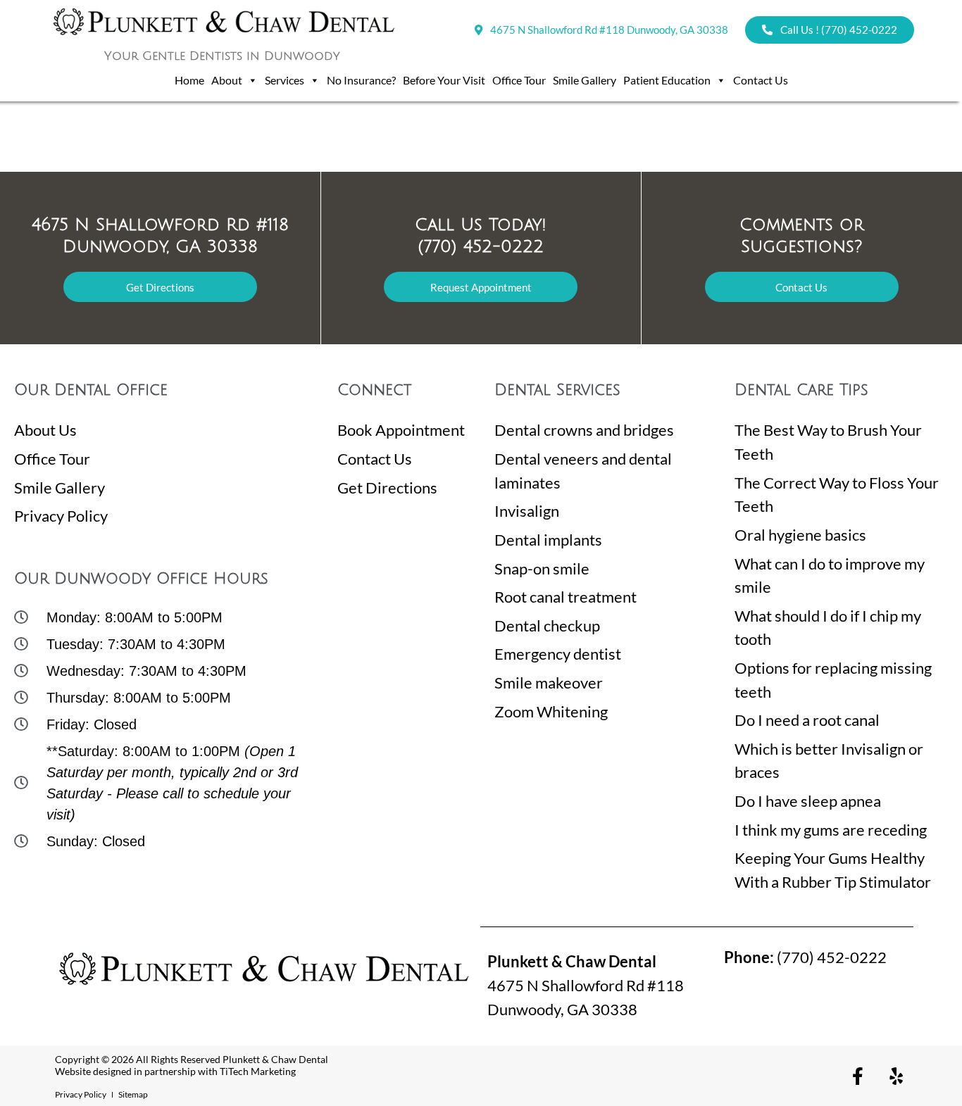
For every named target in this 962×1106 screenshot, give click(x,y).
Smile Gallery (584, 80)
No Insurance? (361, 80)
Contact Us (760, 80)
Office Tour (519, 80)
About (226, 80)
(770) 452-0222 (805, 957)
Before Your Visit (444, 80)
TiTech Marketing (258, 1071)
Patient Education (667, 80)
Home (189, 80)
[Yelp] (896, 1075)
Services (284, 80)
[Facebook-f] (857, 1075)
